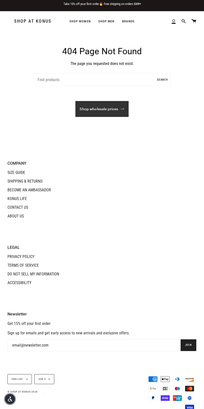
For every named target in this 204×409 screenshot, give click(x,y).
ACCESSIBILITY (19, 282)
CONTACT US (17, 207)
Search (162, 79)
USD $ (42, 379)
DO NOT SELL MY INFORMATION (33, 274)
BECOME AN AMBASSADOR (29, 190)
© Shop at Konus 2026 (22, 391)
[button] (10, 399)
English (18, 379)
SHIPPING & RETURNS (25, 181)
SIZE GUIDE (16, 172)
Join (188, 345)
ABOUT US (15, 216)
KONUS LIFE (17, 198)
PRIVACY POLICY (20, 256)
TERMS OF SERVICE (23, 265)
